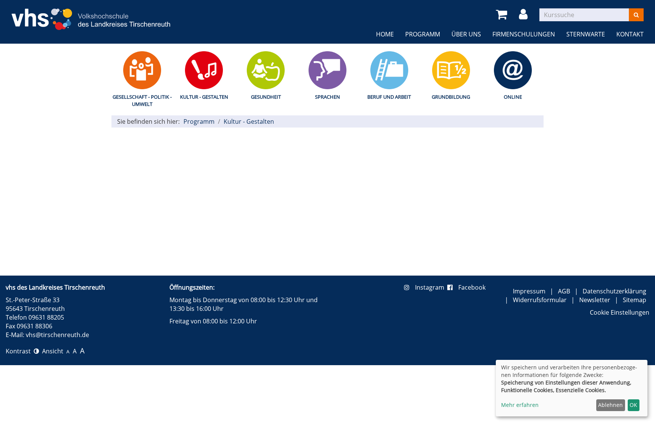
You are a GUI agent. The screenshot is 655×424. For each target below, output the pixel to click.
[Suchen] (636, 14)
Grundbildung (451, 96)
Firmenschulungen (523, 34)
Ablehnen (610, 404)
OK (633, 404)
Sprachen (327, 96)
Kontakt (630, 34)
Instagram (431, 287)
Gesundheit (266, 96)
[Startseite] (91, 15)
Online (513, 96)
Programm (422, 34)
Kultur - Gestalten (204, 96)
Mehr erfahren (520, 404)
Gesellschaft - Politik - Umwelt (142, 100)
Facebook (472, 287)
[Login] (524, 14)
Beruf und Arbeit (389, 96)
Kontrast (20, 351)
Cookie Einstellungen (619, 312)
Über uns (466, 34)
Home (385, 34)
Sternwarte (585, 34)
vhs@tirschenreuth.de (57, 335)
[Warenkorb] (503, 14)
